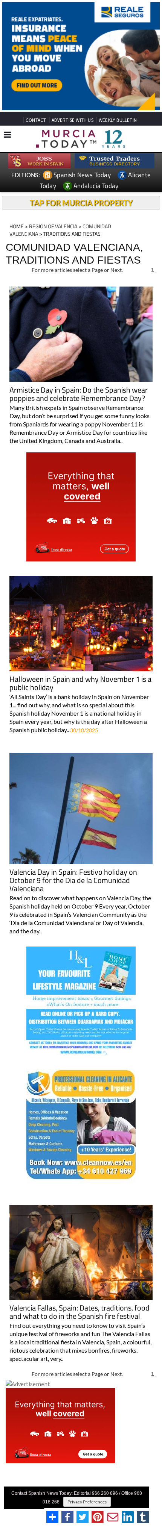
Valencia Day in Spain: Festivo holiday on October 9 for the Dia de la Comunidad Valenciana (73, 881)
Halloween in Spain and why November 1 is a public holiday (80, 684)
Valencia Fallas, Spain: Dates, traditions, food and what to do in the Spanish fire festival (79, 1312)
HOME (16, 226)
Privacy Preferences (87, 1502)
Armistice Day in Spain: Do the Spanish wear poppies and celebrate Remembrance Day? (78, 394)
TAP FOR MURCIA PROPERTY (81, 202)
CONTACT (36, 120)
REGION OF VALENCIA (53, 226)
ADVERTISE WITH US (72, 120)
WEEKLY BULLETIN (118, 120)
